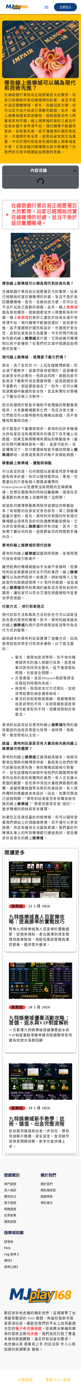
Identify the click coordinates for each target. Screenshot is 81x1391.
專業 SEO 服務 (58, 1380)
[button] (46, 7)
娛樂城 (72, 307)
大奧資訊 (25, 1380)
